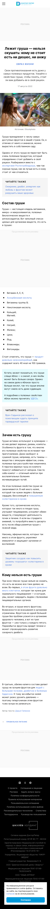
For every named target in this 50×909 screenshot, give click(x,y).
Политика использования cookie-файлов (25, 807)
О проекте (12, 788)
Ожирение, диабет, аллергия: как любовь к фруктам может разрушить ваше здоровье (22, 189)
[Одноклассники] (25, 782)
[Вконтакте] (20, 782)
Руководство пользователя (33, 814)
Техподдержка (11, 814)
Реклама (14, 792)
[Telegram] (30, 782)
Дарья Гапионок (22, 711)
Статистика (41, 810)
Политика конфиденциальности (25, 795)
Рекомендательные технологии (18, 810)
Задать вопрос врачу (30, 792)
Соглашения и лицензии (31, 788)
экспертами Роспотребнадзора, (19, 165)
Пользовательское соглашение (25, 803)
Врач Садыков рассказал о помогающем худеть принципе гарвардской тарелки (21, 418)
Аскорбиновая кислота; (19, 297)
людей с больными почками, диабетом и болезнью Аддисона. (24, 690)
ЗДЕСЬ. (34, 398)
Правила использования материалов (25, 799)
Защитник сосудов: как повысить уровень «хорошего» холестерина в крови (24, 561)
